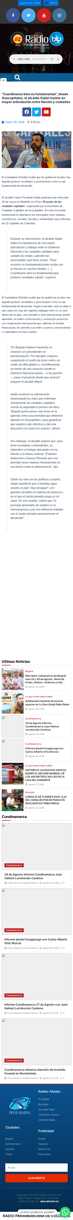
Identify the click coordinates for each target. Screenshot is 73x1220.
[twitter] (28, 15)
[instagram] (59, 15)
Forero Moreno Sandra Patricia (22, 883)
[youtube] (44, 15)
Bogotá (29, 671)
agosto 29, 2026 (36, 687)
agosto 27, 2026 (36, 784)
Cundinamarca (33, 719)
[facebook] (13, 15)
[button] (65, 1212)
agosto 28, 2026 (36, 734)
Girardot (30, 792)
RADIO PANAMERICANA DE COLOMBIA (36, 1216)
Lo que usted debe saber (39, 697)
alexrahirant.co (49, 1201)
